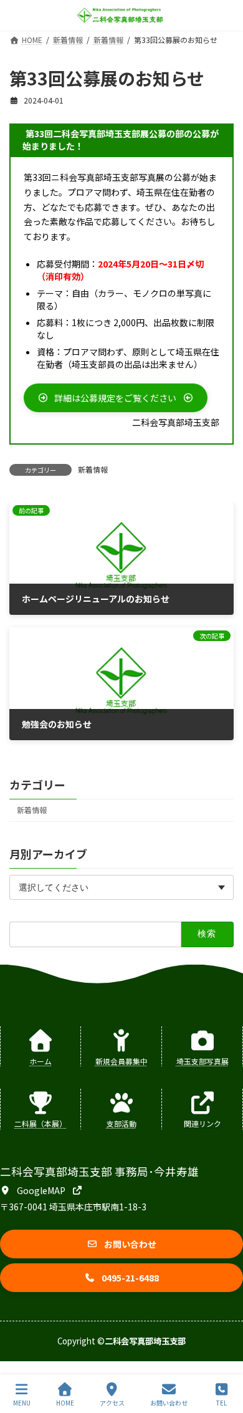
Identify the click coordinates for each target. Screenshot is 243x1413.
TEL (221, 1402)
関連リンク (202, 1123)
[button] (115, 397)
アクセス (112, 1402)
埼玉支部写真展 (202, 1061)
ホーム (40, 1061)
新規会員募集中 (121, 1061)
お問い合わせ (169, 1402)
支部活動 (121, 1123)
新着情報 (93, 469)
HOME (65, 1402)
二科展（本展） (40, 1123)
